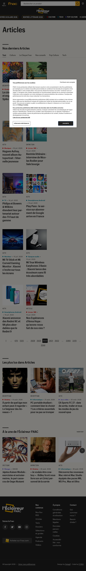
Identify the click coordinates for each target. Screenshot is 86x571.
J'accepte (65, 123)
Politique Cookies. (22, 105)
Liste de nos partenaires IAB (21, 117)
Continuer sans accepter (67, 82)
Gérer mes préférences (21, 123)
